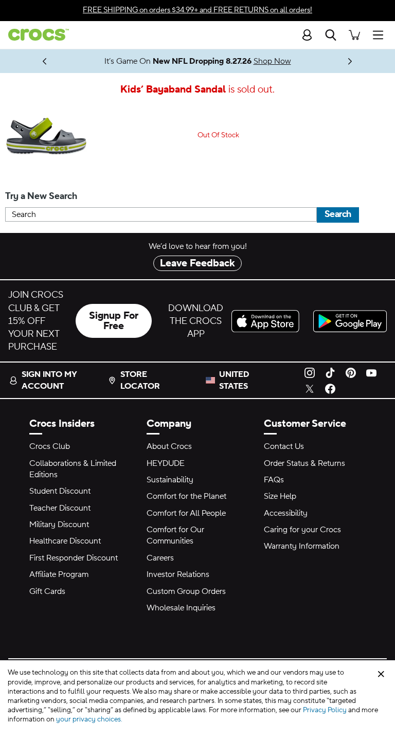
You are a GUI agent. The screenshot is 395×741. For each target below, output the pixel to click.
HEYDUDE (166, 463)
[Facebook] (330, 388)
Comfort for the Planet (186, 496)
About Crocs (169, 446)
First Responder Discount (73, 558)
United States (234, 380)
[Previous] (45, 61)
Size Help (280, 496)
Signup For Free (113, 321)
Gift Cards (47, 591)
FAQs (274, 480)
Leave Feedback (197, 263)
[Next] (351, 61)
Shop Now (272, 61)
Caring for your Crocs (302, 530)
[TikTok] (330, 372)
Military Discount (59, 524)
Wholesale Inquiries (181, 608)
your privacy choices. (89, 719)
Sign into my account (49, 380)
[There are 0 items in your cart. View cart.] (354, 35)
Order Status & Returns (304, 463)
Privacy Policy (325, 710)
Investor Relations (178, 574)
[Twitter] (309, 388)
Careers (160, 558)
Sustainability (170, 480)
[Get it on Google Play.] (350, 321)
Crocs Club (49, 446)
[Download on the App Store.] (268, 321)
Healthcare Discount (65, 541)
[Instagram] (309, 372)
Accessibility (286, 513)
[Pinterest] (351, 372)
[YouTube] (371, 372)
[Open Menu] (380, 35)
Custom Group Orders (186, 591)
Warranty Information (301, 546)
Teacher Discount (60, 508)
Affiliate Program (58, 574)
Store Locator (140, 380)
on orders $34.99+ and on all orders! (197, 10)
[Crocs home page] (34, 34)
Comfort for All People (186, 513)
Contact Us (284, 446)
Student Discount (60, 491)
